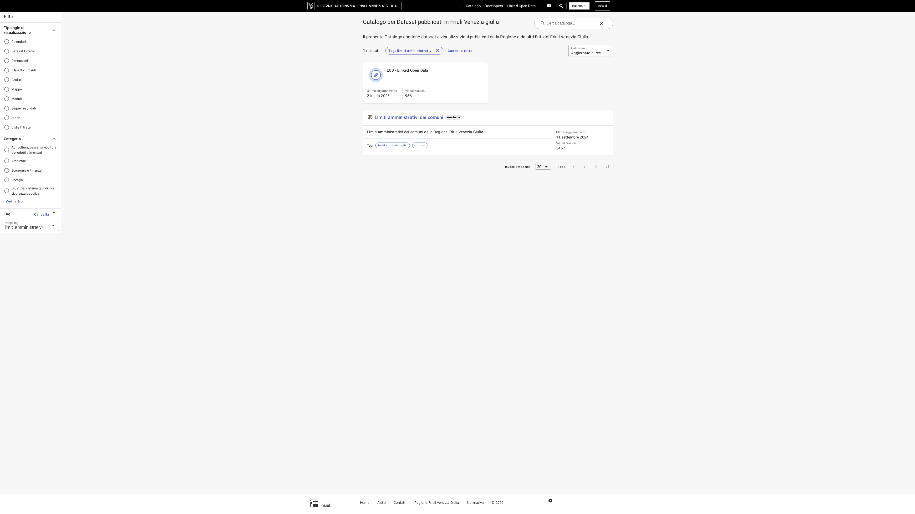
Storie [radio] (15, 118)
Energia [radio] (17, 180)
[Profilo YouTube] (549, 6)
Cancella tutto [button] (460, 51)
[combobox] (24, 225)
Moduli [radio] (16, 99)
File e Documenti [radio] (23, 70)
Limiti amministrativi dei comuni (409, 117)
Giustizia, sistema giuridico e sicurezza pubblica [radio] (32, 190)
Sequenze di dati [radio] (23, 108)
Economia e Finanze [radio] (26, 170)
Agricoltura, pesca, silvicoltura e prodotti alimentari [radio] (33, 149)
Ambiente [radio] (18, 161)
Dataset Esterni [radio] (23, 51)
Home (365, 502)
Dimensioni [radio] (19, 61)
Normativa (475, 502)
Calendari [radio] (18, 42)
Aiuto (381, 502)
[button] (561, 6)
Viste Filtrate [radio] (20, 127)
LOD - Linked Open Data (407, 70)
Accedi (602, 5)
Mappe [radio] (16, 89)
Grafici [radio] (16, 80)
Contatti (400, 502)
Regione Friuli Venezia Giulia (436, 502)
